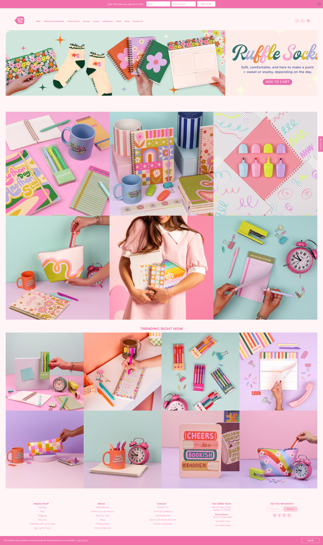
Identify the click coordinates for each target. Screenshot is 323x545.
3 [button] (157, 97)
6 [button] (165, 97)
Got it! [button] (310, 540)
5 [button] (162, 97)
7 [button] (168, 97)
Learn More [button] (82, 540)
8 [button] (171, 97)
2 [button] (154, 97)
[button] (319, 3)
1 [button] (151, 97)
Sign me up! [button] (206, 4)
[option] (161, 65)
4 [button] (160, 97)
